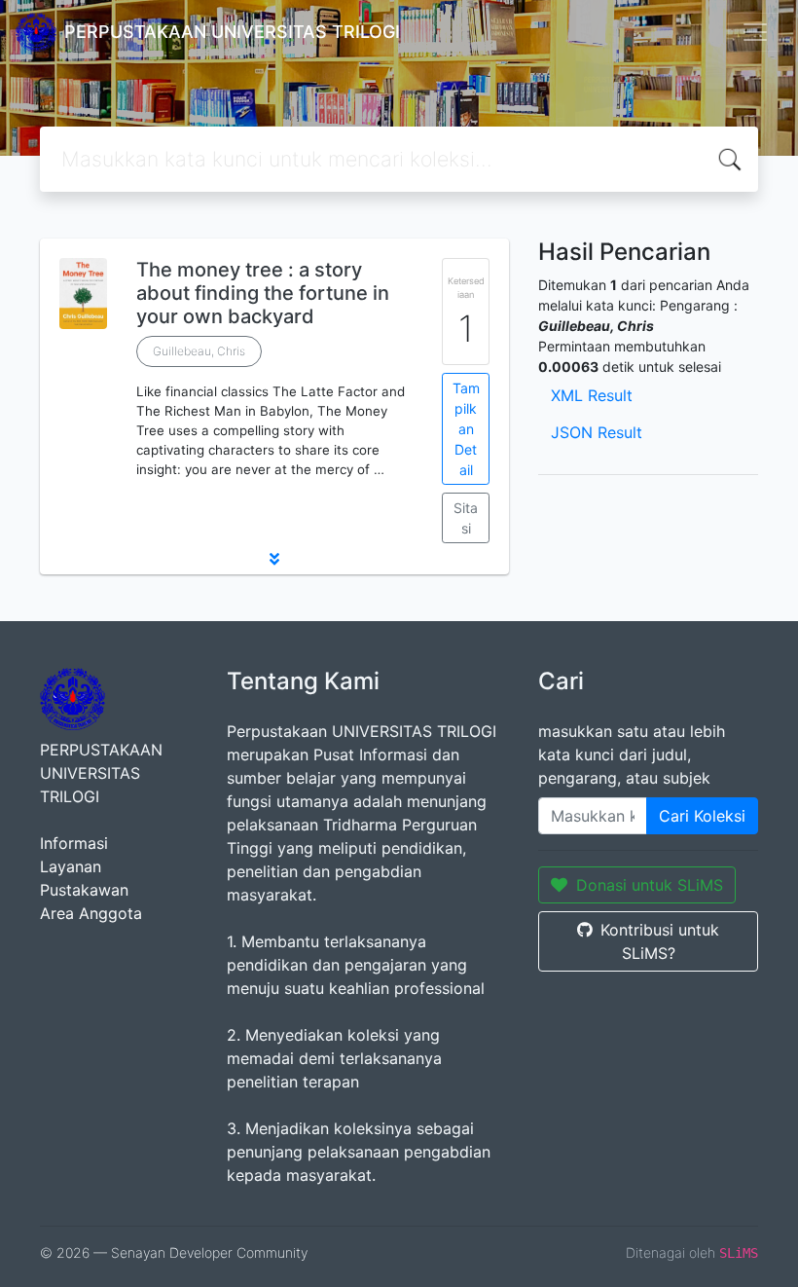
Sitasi (465, 517)
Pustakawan (84, 890)
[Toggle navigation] (755, 32)
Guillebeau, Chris (199, 351)
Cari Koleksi (702, 816)
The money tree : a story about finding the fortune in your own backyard (262, 293)
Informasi (74, 843)
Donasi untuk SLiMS (649, 885)
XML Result (592, 395)
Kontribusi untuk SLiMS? (659, 941)
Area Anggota (91, 913)
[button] (274, 558)
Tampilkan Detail (466, 429)
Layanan (70, 866)
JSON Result (596, 432)
